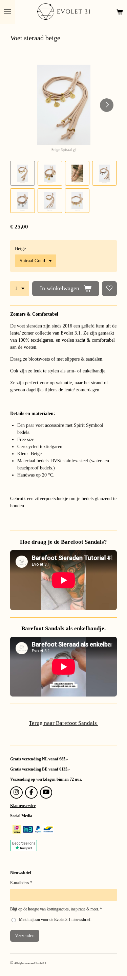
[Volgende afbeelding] (106, 105)
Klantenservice (23, 805)
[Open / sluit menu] (7, 12)
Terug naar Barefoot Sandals (63, 723)
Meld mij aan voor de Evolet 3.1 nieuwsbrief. (55, 919)
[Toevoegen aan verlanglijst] (109, 288)
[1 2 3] (19, 288)
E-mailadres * (21, 882)
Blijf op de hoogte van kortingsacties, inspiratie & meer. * (56, 909)
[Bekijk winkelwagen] (119, 12)
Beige (20, 248)
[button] (22, 173)
